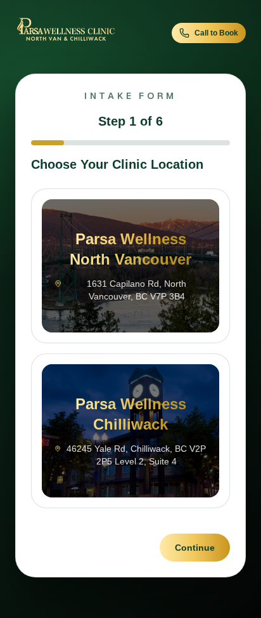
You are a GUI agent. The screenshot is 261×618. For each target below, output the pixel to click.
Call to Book (216, 33)
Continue (195, 547)
